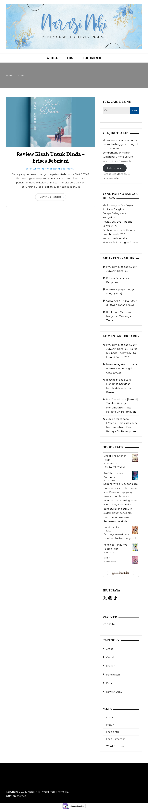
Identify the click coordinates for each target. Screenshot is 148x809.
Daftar (110, 717)
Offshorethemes (16, 796)
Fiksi (70, 58)
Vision (106, 557)
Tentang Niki (92, 58)
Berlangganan (114, 168)
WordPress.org (115, 746)
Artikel (52, 58)
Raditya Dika (110, 552)
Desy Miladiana (112, 463)
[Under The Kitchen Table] (135, 458)
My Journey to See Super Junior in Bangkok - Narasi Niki (121, 349)
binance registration (118, 364)
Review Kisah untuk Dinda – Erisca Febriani (50, 158)
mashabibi (112, 379)
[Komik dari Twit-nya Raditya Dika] (135, 546)
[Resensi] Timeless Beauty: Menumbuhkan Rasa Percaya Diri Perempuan (122, 427)
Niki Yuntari (35, 169)
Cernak (110, 657)
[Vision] (135, 559)
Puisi (109, 683)
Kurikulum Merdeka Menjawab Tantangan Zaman (119, 316)
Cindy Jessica (111, 561)
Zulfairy (109, 531)
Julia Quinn (110, 481)
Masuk (110, 724)
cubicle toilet (114, 419)
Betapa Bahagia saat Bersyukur (118, 280)
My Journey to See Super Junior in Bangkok (121, 268)
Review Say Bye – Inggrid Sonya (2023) (121, 291)
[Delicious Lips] (135, 529)
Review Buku (114, 691)
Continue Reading (51, 197)
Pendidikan (113, 674)
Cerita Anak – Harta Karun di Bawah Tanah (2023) (121, 302)
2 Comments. (67, 169)
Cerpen (110, 666)
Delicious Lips (111, 527)
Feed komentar (115, 739)
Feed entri (112, 732)
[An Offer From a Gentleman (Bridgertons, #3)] (135, 475)
